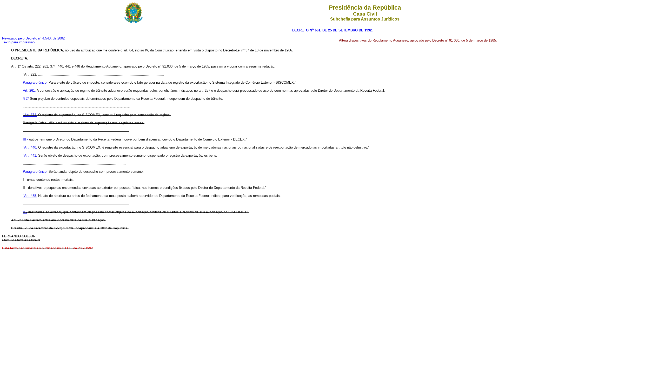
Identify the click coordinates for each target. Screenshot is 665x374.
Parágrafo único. (35, 171)
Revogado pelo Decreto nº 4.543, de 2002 (33, 38)
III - (25, 139)
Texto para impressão (18, 42)
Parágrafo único (34, 82)
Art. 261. (29, 90)
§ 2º (26, 99)
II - (25, 212)
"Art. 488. (30, 196)
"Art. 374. (30, 115)
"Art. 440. (30, 147)
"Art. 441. (30, 155)
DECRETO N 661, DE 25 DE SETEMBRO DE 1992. (332, 30)
